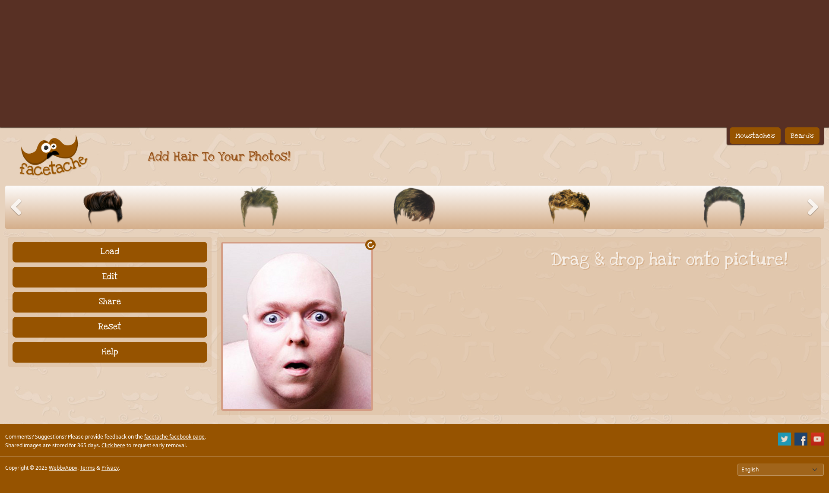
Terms (87, 467)
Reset (109, 327)
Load (110, 251)
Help (109, 352)
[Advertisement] (414, 60)
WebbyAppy (63, 467)
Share (110, 302)
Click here (113, 445)
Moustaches (755, 135)
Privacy (110, 467)
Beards (802, 135)
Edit (110, 277)
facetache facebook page (174, 436)
